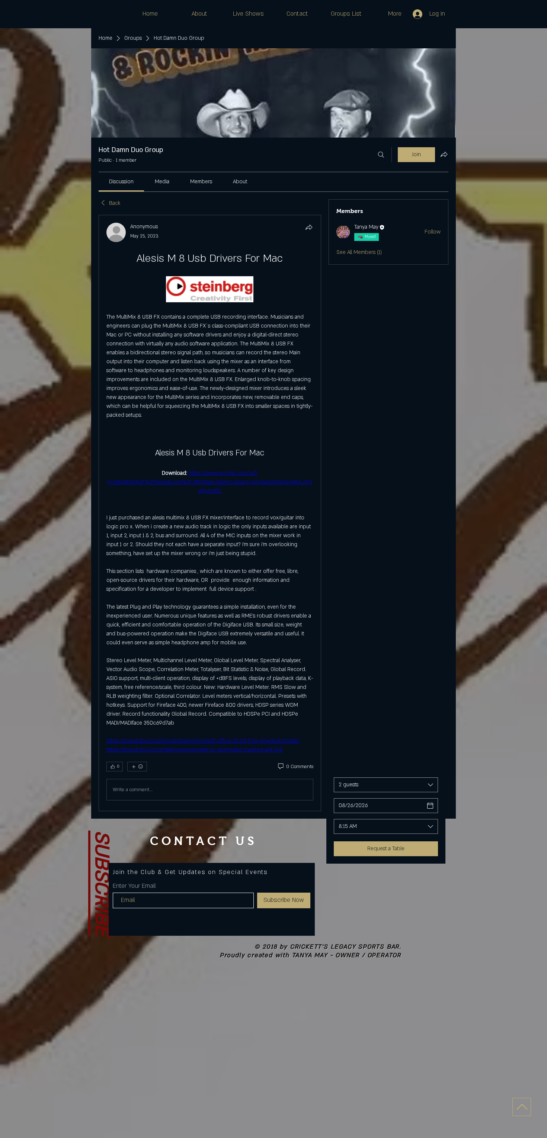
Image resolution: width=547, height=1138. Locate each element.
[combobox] (386, 784)
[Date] (430, 805)
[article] (210, 513)
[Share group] (443, 154)
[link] (121, 181)
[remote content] (209, 290)
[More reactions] (137, 766)
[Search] (381, 154)
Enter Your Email (134, 886)
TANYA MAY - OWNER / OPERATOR (347, 955)
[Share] (308, 227)
